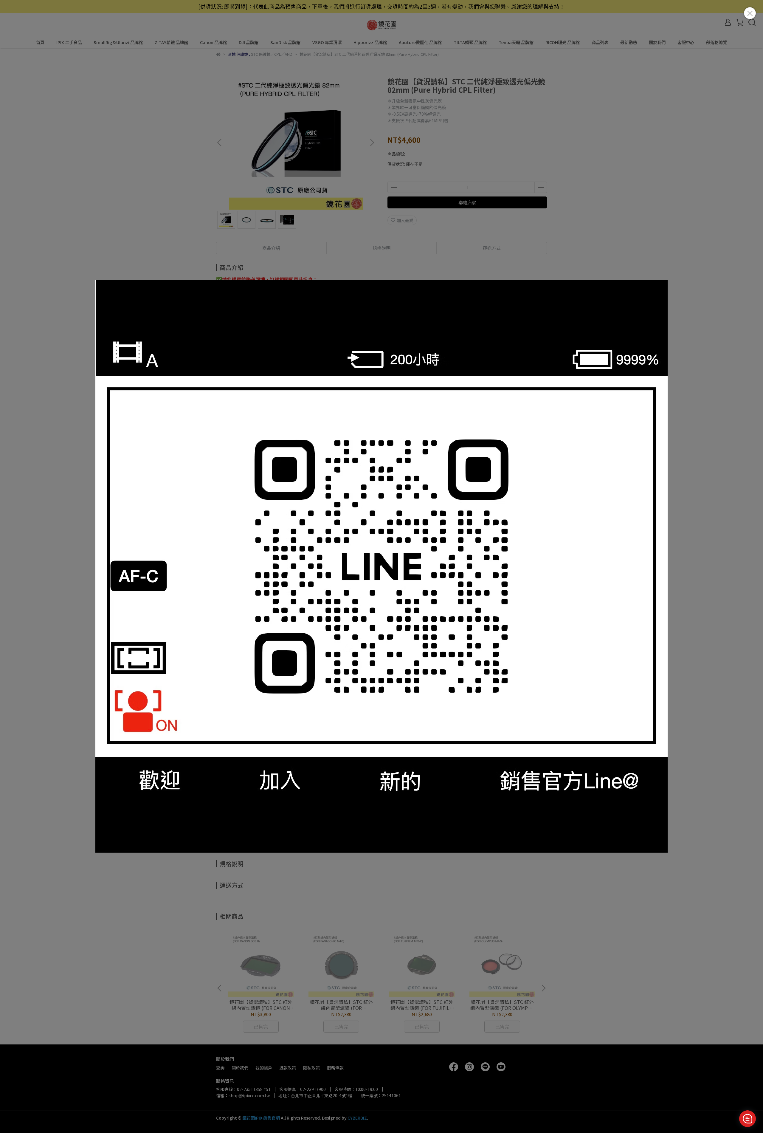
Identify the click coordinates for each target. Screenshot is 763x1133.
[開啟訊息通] (747, 1118)
